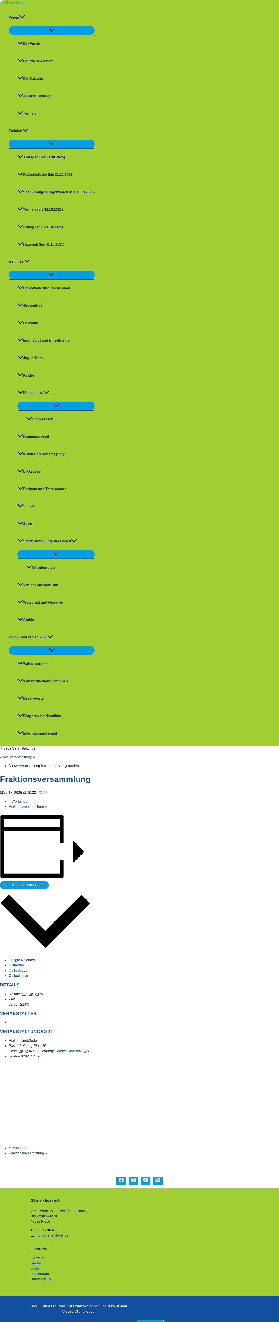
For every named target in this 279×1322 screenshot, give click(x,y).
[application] (22, 17)
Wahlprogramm (35, 663)
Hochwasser (42, 419)
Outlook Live (18, 975)
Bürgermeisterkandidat (42, 716)
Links (35, 1268)
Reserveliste (33, 698)
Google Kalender (22, 960)
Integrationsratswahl (40, 733)
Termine (29, 113)
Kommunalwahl (36, 436)
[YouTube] (145, 1181)
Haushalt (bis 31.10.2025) (43, 244)
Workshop (18, 801)
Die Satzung (33, 78)
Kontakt (37, 1258)
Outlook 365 (18, 970)
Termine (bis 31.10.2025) (43, 209)
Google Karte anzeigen (72, 1051)
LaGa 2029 (32, 471)
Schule (29, 506)
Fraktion (15, 131)
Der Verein (31, 44)
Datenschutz (41, 1279)
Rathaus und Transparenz (44, 489)
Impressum (40, 1274)
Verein (14, 17)
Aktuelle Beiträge (37, 96)
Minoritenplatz (43, 567)
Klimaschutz (33, 393)
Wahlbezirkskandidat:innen (45, 681)
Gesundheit (32, 305)
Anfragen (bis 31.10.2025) (44, 157)
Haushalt (30, 323)
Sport (27, 524)
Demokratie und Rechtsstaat (46, 288)
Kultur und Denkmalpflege (44, 454)
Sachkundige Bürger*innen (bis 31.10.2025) (59, 192)
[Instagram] (133, 1181)
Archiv (28, 620)
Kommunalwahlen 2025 (28, 637)
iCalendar (16, 965)
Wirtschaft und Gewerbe (43, 602)
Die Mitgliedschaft (38, 61)
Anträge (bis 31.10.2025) (43, 227)
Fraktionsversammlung (28, 806)
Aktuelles (16, 262)
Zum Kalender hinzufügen (24, 885)
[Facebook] (121, 1181)
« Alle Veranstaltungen (17, 757)
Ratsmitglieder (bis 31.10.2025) (48, 174)
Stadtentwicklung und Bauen (47, 541)
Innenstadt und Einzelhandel (46, 340)
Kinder (28, 375)
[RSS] (158, 1181)
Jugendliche (33, 358)
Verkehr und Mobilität (40, 585)
